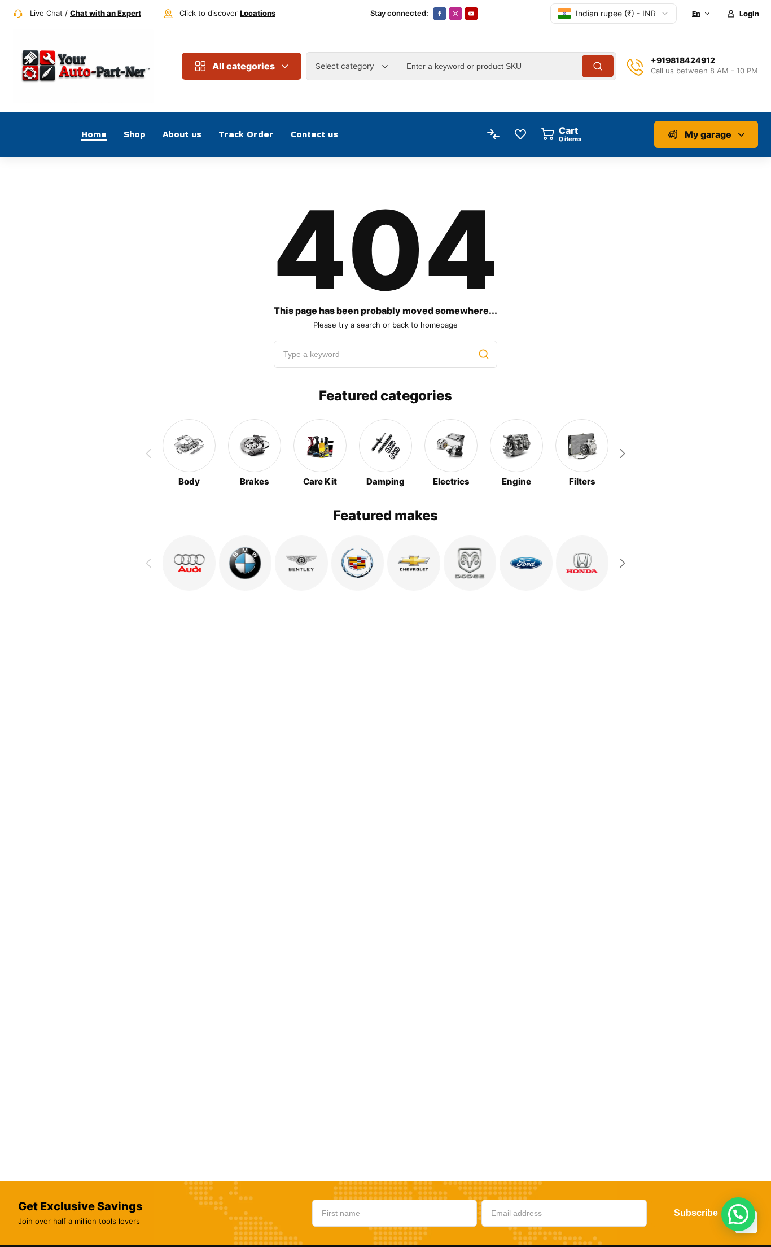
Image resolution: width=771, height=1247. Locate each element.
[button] (623, 453)
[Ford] (526, 563)
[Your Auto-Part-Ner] (83, 66)
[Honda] (582, 563)
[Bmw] (245, 563)
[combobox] (351, 66)
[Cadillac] (358, 563)
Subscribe (696, 1213)
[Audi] (189, 563)
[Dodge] (470, 563)
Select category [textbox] (345, 66)
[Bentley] (301, 563)
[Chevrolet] (414, 563)
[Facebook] (439, 13)
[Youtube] (471, 13)
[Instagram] (455, 13)
